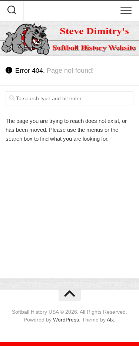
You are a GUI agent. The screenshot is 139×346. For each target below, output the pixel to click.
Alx (110, 320)
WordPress (66, 320)
